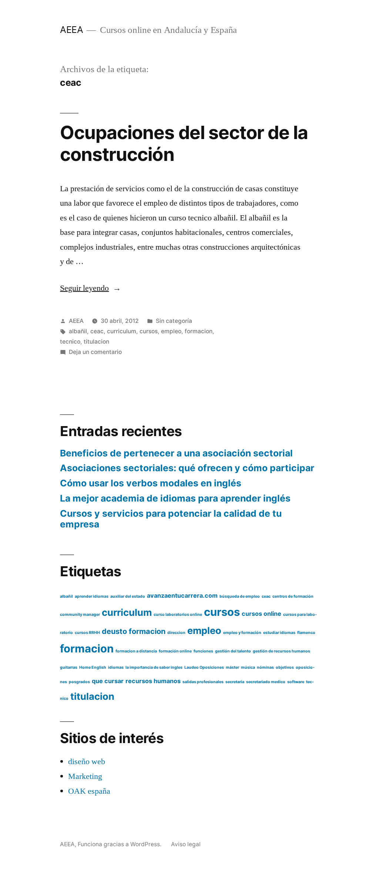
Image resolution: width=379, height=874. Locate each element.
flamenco (306, 632)
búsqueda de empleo (239, 596)
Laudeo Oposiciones (204, 667)
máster (232, 667)
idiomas (116, 667)
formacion (198, 331)
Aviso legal (186, 844)
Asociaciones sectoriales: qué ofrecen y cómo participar (187, 467)
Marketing (85, 776)
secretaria (234, 681)
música (248, 667)
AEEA (71, 29)
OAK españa (89, 791)
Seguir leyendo (90, 288)
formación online (175, 651)
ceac (97, 331)
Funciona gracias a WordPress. (120, 844)
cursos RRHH (87, 632)
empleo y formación (242, 632)
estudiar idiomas (279, 632)
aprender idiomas (91, 596)
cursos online (261, 613)
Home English (92, 667)
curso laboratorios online (178, 614)
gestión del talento (233, 651)
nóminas (265, 667)
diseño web (86, 761)
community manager (80, 614)
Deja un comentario (95, 351)
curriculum (121, 331)
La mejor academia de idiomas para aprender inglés (175, 498)
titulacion (96, 341)
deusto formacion (133, 631)
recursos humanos (153, 681)
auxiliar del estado (127, 596)
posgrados (79, 681)
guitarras (68, 667)
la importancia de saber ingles (153, 667)
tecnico (70, 341)
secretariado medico (265, 681)
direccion (176, 632)
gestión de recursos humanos (281, 651)
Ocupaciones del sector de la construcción (184, 143)
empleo (171, 331)
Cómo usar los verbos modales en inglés (150, 483)
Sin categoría (174, 320)
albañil (78, 331)
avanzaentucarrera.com (182, 595)
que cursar (108, 681)
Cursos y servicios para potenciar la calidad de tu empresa (171, 519)
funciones (203, 651)
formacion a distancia (136, 651)
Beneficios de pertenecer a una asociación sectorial (176, 453)
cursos (149, 331)
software (295, 681)
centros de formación (292, 596)
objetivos (285, 667)
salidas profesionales (203, 681)
